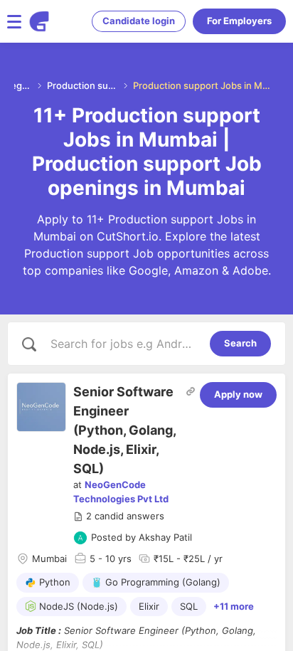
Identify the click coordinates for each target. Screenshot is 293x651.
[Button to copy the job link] (190, 391)
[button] (118, 516)
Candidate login (138, 20)
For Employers (239, 20)
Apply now (238, 394)
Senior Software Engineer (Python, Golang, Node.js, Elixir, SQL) (124, 430)
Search (240, 343)
